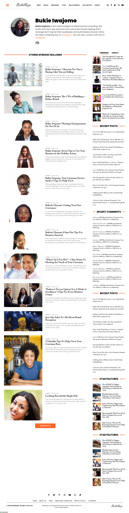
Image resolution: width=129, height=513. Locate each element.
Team (51, 501)
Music (46, 5)
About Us (42, 501)
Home (35, 501)
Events (97, 5)
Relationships (74, 5)
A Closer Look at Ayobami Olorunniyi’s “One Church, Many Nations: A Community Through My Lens (109, 203)
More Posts (45, 426)
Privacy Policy (80, 501)
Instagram (67, 35)
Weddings (55, 5)
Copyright (92, 501)
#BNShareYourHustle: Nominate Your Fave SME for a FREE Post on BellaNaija (107, 225)
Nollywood (87, 5)
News (39, 5)
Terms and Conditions (63, 501)
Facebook (40, 37)
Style (64, 5)
